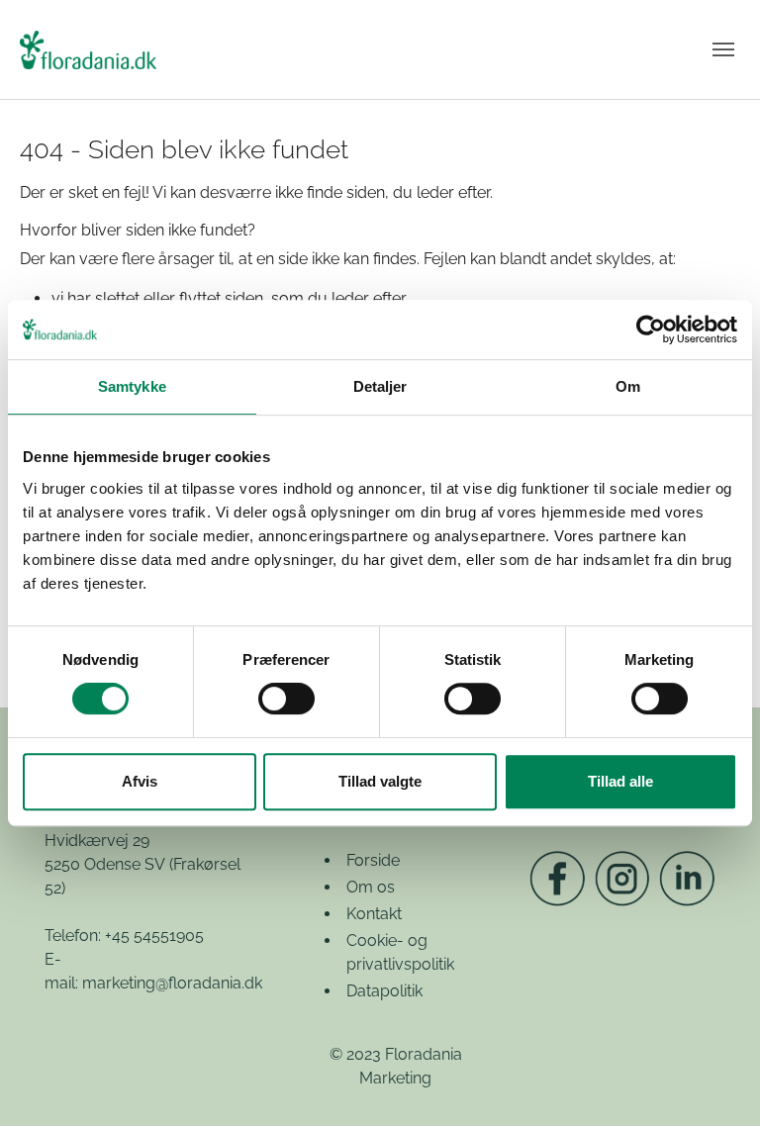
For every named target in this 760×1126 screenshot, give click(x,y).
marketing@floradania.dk (172, 983)
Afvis (139, 781)
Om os (370, 887)
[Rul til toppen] (716, 1082)
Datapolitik (384, 991)
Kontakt (374, 913)
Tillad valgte (380, 781)
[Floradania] (88, 49)
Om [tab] (628, 386)
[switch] (286, 698)
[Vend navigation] (723, 49)
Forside (373, 860)
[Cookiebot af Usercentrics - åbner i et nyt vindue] (650, 329)
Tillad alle (620, 781)
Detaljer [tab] (380, 386)
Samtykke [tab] (132, 386)
